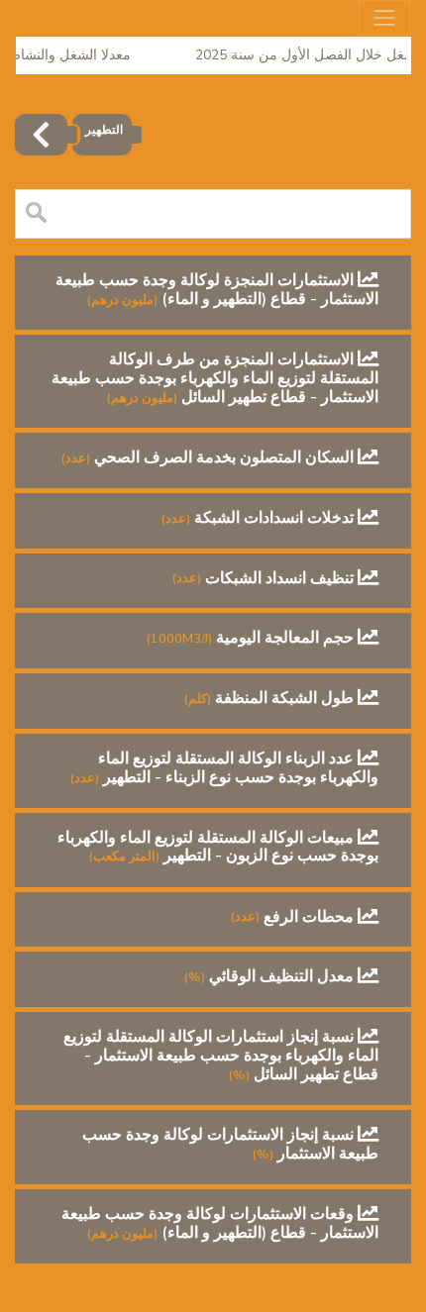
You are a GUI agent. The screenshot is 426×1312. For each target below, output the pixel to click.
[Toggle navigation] (384, 18)
